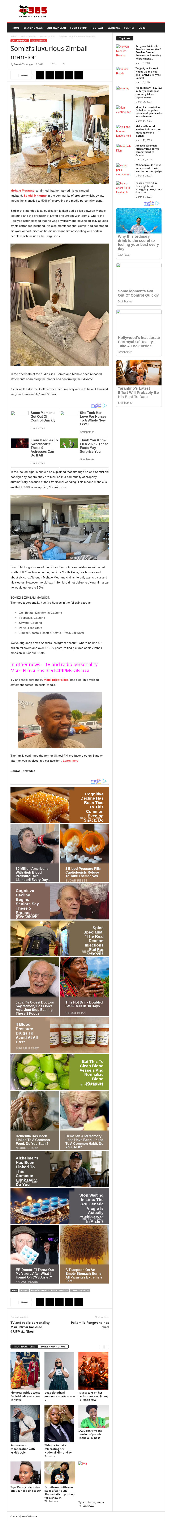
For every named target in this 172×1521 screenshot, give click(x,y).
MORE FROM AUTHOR (53, 1346)
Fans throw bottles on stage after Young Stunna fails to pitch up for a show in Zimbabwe (59, 1494)
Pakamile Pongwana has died (90, 1324)
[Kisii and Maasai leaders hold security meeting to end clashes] (124, 131)
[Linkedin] (78, 75)
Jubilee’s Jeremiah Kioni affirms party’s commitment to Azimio (147, 150)
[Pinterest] (59, 75)
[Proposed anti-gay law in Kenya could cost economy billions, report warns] (124, 92)
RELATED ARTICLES (24, 1346)
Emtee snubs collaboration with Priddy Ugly (22, 1448)
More (141, 27)
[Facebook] (40, 75)
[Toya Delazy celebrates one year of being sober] (25, 1472)
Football (97, 27)
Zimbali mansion (80, 1290)
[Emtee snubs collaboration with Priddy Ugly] (25, 1423)
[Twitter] (50, 75)
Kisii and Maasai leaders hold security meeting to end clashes (148, 130)
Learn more (70, 760)
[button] (159, 27)
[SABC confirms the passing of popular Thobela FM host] (93, 1416)
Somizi (24, 1290)
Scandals (114, 27)
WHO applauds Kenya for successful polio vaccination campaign (149, 168)
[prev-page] (101, 1347)
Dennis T (18, 64)
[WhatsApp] (69, 75)
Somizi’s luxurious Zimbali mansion (49, 1290)
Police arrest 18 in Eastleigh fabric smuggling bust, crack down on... (149, 187)
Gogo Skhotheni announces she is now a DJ (59, 1396)
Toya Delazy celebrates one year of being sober (25, 1488)
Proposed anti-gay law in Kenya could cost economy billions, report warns (149, 92)
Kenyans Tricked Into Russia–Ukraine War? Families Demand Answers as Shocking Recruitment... (148, 52)
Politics (129, 27)
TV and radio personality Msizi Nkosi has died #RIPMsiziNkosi (30, 1326)
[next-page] (106, 1347)
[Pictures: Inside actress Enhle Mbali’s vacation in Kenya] (25, 1371)
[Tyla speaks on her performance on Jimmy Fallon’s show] (93, 1371)
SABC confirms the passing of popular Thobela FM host (90, 1434)
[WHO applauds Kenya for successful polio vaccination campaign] (124, 169)
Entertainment (56, 27)
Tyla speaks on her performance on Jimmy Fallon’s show (93, 1396)
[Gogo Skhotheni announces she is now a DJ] (59, 1371)
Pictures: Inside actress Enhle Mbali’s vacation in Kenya (25, 1396)
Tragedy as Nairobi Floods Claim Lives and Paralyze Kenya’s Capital (148, 73)
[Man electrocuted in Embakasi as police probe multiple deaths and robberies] (124, 111)
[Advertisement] (112, 11)
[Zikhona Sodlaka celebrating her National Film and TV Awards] (59, 1423)
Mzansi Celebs (47, 36)
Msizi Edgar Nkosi (56, 679)
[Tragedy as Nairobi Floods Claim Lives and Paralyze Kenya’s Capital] (124, 73)
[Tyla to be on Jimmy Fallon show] (93, 1480)
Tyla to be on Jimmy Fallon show (91, 1504)
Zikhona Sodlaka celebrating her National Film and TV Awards (58, 1450)
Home (15, 27)
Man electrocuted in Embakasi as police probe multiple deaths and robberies (149, 111)
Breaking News (33, 27)
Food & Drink (78, 27)
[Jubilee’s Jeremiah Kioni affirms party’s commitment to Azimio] (124, 150)
